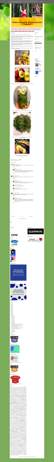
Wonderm (14, 446)
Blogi (13, 393)
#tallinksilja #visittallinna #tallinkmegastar (14, 389)
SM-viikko (17, 432)
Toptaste (19, 438)
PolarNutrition (13, 428)
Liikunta (15, 417)
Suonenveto (19, 435)
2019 (11, 310)
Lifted (21, 416)
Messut (24, 422)
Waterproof (11, 446)
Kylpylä (17, 414)
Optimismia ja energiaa (38, 68)
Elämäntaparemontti (20, 396)
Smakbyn (19, 434)
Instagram (24, 31)
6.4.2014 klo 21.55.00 (18, 164)
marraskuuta (13, 316)
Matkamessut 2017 (17, 421)
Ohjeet (19, 425)
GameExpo (20, 398)
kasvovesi (15, 448)
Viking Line (23, 444)
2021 (11, 308)
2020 (11, 309)
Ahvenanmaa (21, 390)
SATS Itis (11, 432)
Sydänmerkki (14, 436)
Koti (18, 412)
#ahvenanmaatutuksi (12, 387)
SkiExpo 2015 (11, 434)
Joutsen (11, 406)
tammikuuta (13, 331)
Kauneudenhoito (17, 408)
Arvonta (25, 391)
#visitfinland (24, 389)
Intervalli (25, 404)
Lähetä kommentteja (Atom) (23, 218)
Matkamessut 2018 (22, 421)
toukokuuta (13, 322)
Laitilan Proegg (19, 415)
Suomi (16, 435)
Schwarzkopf (11, 433)
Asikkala (11, 392)
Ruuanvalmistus (24, 431)
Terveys (11, 438)
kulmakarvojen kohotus (24, 448)
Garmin (22, 398)
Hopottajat (15, 401)
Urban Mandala (22, 440)
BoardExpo (16, 393)
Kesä (13, 410)
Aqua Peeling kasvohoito (18, 391)
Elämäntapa (16, 396)
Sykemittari (17, 436)
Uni (13, 440)
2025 (11, 304)
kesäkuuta (13, 321)
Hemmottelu (24, 400)
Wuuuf (15, 446)
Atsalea (16, 392)
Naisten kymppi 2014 (20, 423)
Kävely (24, 414)
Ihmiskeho (11, 404)
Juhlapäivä (16, 406)
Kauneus (21, 408)
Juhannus (13, 406)
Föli (17, 398)
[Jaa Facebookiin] (20, 159)
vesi (11, 454)
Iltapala (19, 404)
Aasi (16, 390)
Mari (21, 420)
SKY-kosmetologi (14, 432)
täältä (21, 39)
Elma (25, 395)
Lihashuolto (11, 417)
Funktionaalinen (15, 398)
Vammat (13, 442)
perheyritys (25, 450)
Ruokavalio (18, 160)
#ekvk (15, 387)
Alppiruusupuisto (11, 391)
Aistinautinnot (24, 390)
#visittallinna (11, 390)
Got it (44, 1)
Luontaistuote (24, 418)
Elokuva (11, 396)
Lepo (10, 416)
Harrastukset (22, 399)
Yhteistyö (21, 446)
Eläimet (13, 396)
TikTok (33, 31)
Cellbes (11, 394)
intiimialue (13, 448)
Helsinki (21, 400)
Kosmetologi (11, 412)
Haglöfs (16, 399)
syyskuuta (13, 318)
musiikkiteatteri (11, 450)
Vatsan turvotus (24, 442)
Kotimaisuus (25, 412)
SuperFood (23, 435)
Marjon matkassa (37, 63)
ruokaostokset (11, 452)
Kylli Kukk (15, 414)
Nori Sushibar (11, 425)
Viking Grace (19, 444)
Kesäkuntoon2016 (16, 410)
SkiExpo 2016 (14, 434)
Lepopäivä (13, 416)
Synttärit (19, 436)
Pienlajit (17, 427)
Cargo (25, 393)
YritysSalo (25, 446)
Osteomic (25, 425)
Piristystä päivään (23, 427)
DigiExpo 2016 (14, 395)
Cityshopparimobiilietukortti (19, 394)
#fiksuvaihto (22, 387)
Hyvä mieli (20, 402)
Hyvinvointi (12, 402)
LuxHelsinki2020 (24, 419)
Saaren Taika (22, 432)
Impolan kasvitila (22, 404)
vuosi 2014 (16, 454)
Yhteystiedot (20, 31)
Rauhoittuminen (16, 429)
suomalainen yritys (24, 452)
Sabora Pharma (25, 432)
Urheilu (25, 440)
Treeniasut (22, 438)
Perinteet (11, 427)
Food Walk (16, 397)
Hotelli (18, 401)
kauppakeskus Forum (19, 448)
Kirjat (17, 411)
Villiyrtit (25, 444)
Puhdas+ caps (24, 428)
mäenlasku (15, 450)
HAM (11, 399)
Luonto (11, 419)
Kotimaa (21, 412)
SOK (19, 432)
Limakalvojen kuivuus (20, 417)
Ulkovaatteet (11, 440)
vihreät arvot (14, 454)
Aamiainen (14, 390)
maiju (15, 169)
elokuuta (13, 319)
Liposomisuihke (24, 417)
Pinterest (27, 31)
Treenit (24, 438)
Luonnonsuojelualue (20, 418)
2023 (11, 306)
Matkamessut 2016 (12, 421)
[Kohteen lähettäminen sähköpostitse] (18, 159)
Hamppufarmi (19, 399)
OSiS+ (15, 425)
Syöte (21, 436)
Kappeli (13, 408)
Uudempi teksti (13, 216)
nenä (16, 450)
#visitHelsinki (20, 389)
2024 (11, 305)
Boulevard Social (22, 393)
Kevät (19, 410)
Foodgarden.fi (19, 397)
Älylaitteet (25, 454)
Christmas (15, 394)
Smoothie (22, 434)
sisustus (21, 452)
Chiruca (13, 394)
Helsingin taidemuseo (17, 400)
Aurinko (18, 392)
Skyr (17, 434)
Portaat (16, 428)
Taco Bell (23, 436)
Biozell (11, 393)
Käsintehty (20, 414)
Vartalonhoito (19, 442)
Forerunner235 (24, 397)
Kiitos (22, 410)
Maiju (14, 160)
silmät (15, 452)
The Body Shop (14, 438)
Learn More (41, 1)
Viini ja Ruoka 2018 (13, 444)
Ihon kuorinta (14, 404)
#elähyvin (18, 387)
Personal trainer (14, 427)
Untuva (15, 440)
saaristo (14, 452)
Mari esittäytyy (16, 31)
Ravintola (25, 429)
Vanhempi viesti (31, 216)
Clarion (23, 394)
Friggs (12, 398)
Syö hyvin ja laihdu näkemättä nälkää (15, 328)
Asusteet (14, 392)
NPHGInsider (17, 423)
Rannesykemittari (12, 429)
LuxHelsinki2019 (20, 419)
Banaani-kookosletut (24, 392)
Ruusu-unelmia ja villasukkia (38, 70)
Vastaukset (15, 168)
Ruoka (15, 160)
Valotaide (11, 442)
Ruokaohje (11, 431)
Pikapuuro (20, 427)
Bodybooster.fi (19, 393)
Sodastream (24, 434)
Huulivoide (25, 401)
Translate (40, 48)
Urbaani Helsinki (18, 440)
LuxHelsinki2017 (17, 419)
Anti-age (14, 391)
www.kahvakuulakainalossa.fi (20, 454)
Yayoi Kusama (18, 446)
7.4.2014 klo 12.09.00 (19, 169)
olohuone (22, 450)
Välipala (20, 445)
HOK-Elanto (14, 399)
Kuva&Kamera (11, 414)
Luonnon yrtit (11, 418)
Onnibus (23, 425)
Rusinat (18, 431)
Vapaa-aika (16, 442)
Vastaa (14, 173)
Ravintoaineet (21, 429)
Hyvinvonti (17, 402)
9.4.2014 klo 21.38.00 (19, 198)
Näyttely (14, 425)
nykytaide (19, 450)
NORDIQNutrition (11, 423)
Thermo (17, 438)
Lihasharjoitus (24, 416)
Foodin (21, 397)
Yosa (23, 446)
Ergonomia (25, 396)
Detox (11, 395)
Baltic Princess (21, 392)
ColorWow (25, 394)
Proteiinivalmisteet (20, 428)
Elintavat (23, 395)
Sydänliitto (11, 436)
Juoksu (19, 406)
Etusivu (12, 31)
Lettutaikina (16, 416)
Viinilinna (16, 444)
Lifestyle (19, 416)
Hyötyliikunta (24, 402)
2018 (11, 311)
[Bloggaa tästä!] (19, 159)
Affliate (18, 390)
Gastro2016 (25, 398)
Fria (10, 398)
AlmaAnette (14, 164)
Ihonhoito (17, 404)
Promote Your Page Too (37, 39)
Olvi (21, 425)
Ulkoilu (24, 439)
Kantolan (11, 408)
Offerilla (18, 425)
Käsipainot (22, 414)
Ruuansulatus (21, 431)
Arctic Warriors (22, 391)
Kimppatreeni (25, 410)
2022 (11, 307)
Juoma (25, 406)
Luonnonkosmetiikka (15, 418)
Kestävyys (11, 410)
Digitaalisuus (17, 395)
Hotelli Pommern (21, 401)
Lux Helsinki (14, 419)
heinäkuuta (13, 320)
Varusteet (22, 442)
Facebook (30, 31)
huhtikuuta (13, 323)
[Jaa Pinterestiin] (21, 159)
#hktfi (24, 387)
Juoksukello (22, 406)
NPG (14, 423)
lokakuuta (13, 317)
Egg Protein (21, 395)
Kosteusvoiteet (15, 412)
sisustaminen (18, 452)
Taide (25, 436)
